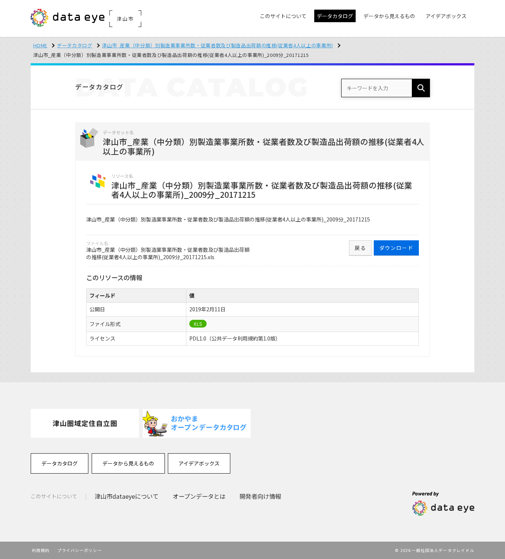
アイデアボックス (199, 463)
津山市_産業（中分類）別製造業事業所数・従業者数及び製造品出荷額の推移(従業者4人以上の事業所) (217, 45)
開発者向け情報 (260, 496)
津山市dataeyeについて (127, 496)
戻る (360, 247)
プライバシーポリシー (79, 550)
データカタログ (74, 45)
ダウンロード (396, 247)
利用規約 (41, 550)
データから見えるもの (128, 463)
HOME (40, 45)
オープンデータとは (199, 496)
